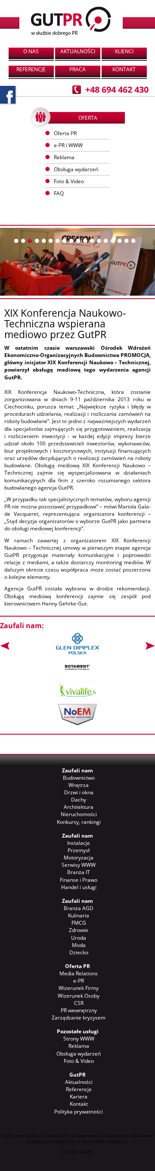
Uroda (78, 937)
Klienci (124, 51)
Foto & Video (79, 1061)
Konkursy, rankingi (79, 822)
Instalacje (78, 843)
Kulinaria (78, 915)
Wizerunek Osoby (78, 995)
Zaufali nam (77, 770)
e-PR (78, 980)
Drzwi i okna (78, 792)
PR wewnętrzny (79, 1010)
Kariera (78, 1096)
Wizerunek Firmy (79, 988)
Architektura (78, 807)
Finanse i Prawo (78, 880)
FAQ (59, 193)
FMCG (78, 922)
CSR (79, 1003)
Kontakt (124, 69)
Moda (79, 945)
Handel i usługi (78, 887)
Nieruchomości (79, 814)
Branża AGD (78, 908)
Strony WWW (78, 1038)
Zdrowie (78, 930)
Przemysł (79, 850)
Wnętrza (78, 785)
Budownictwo (79, 777)
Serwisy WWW (79, 864)
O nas (31, 51)
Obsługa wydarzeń (76, 169)
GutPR (77, 1074)
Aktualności (77, 51)
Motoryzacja (78, 857)
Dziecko (78, 952)
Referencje (31, 69)
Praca (77, 69)
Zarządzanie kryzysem (78, 1017)
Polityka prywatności (78, 1111)
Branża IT (78, 872)
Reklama (78, 1046)
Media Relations (78, 973)
